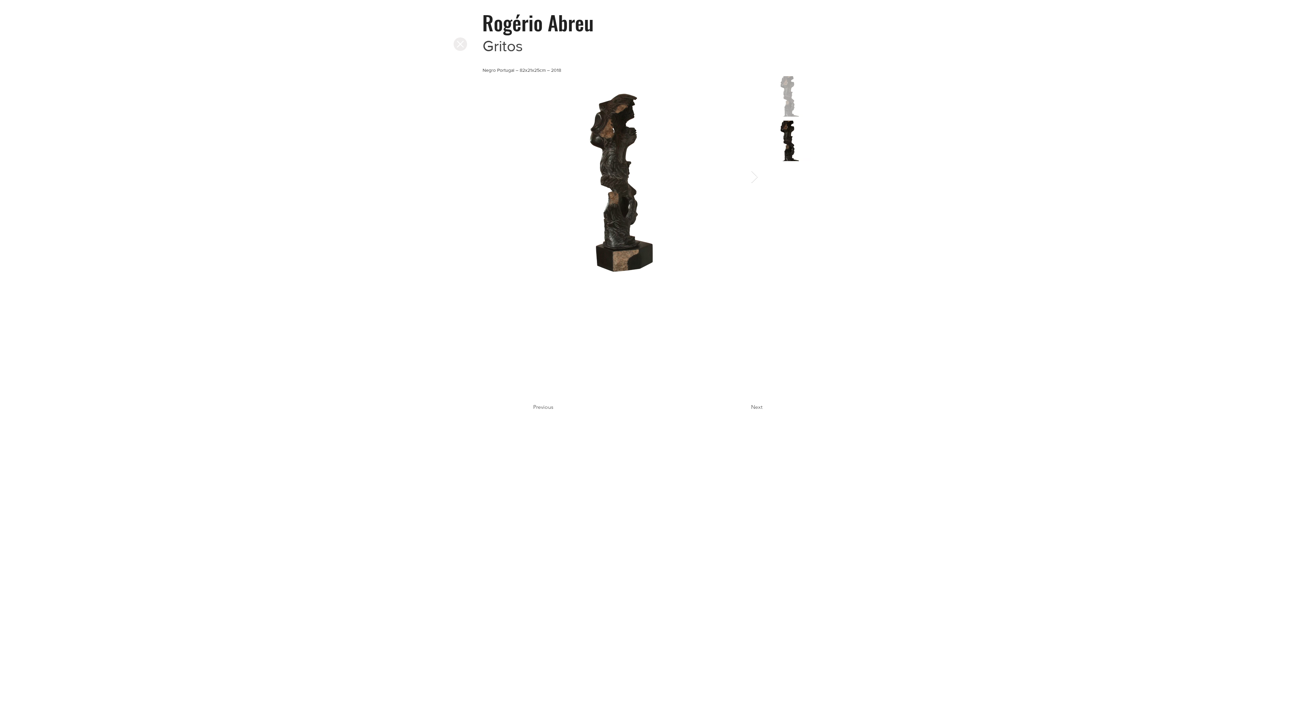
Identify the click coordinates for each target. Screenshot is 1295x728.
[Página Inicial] (460, 44)
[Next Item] (754, 177)
